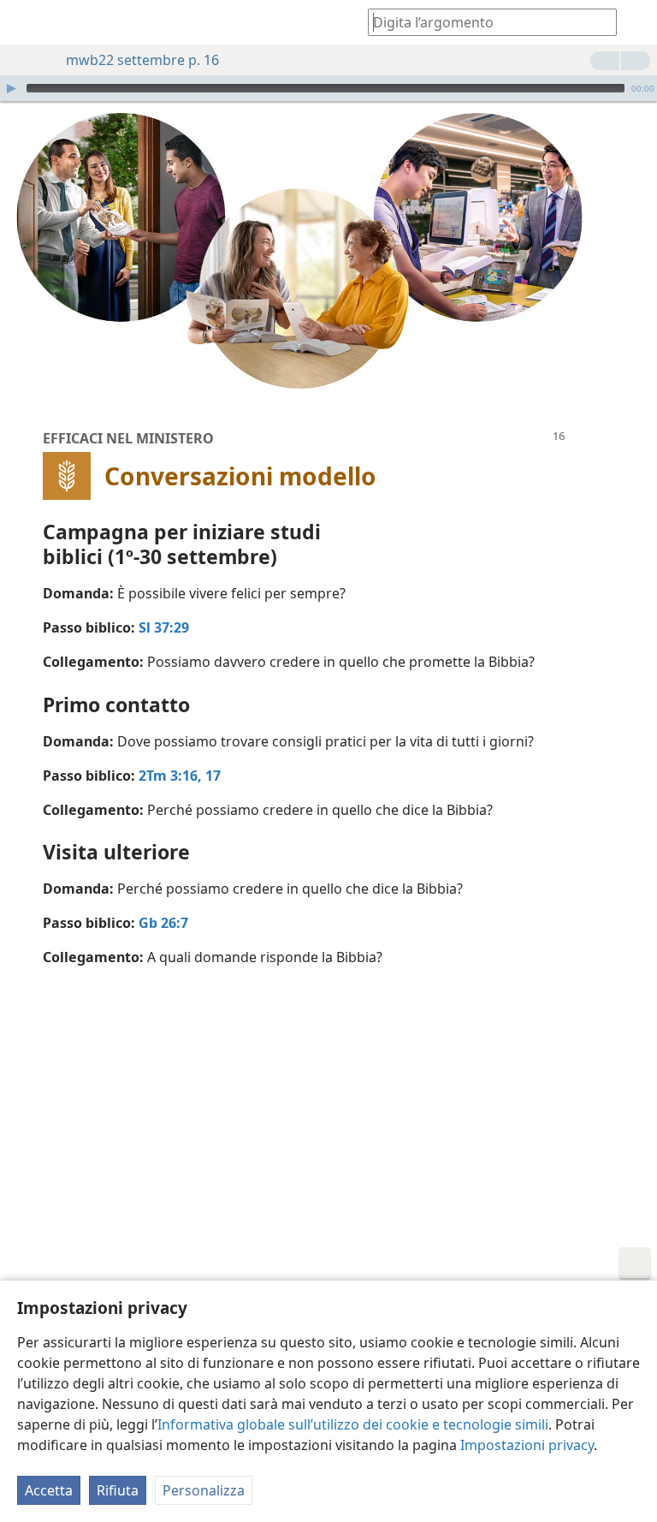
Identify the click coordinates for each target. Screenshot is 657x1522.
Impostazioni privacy (527, 1445)
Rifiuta (118, 1490)
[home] (25, 22)
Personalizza (204, 1490)
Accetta (49, 1490)
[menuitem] (25, 22)
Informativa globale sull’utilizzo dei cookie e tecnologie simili (352, 1424)
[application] (328, 88)
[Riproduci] (11, 88)
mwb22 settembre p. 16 (142, 60)
